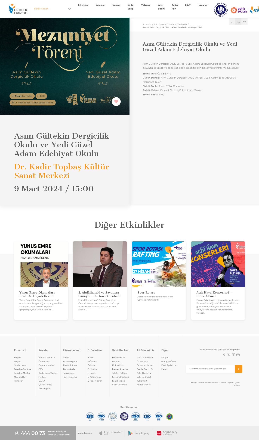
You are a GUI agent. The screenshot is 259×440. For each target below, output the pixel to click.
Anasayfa (147, 24)
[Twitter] (228, 355)
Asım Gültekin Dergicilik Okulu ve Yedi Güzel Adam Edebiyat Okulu (173, 27)
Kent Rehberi (118, 380)
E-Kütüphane (94, 377)
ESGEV (42, 380)
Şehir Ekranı (161, 6)
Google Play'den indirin (139, 433)
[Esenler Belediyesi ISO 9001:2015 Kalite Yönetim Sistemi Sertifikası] (90, 416)
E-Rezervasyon (95, 380)
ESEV (188, 5)
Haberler (203, 5)
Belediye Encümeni (23, 369)
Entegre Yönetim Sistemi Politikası (204, 382)
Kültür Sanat (221, 10)
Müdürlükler (20, 377)
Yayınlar (100, 5)
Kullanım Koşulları (226, 382)
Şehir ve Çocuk (144, 377)
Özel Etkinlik (182, 24)
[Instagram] (233, 355)
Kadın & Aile (69, 369)
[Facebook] (224, 355)
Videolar (146, 5)
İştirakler (18, 380)
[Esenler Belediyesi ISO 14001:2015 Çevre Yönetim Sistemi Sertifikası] (101, 416)
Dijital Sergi (131, 6)
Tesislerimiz (68, 373)
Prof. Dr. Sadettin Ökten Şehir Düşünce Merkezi (47, 361)
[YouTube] (238, 355)
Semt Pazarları (119, 384)
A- (232, 22)
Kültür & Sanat (70, 365)
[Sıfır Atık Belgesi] (169, 416)
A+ (238, 22)
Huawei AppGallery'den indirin (167, 433)
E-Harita (92, 373)
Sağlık (66, 357)
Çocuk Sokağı (45, 384)
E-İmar (91, 357)
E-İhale (91, 365)
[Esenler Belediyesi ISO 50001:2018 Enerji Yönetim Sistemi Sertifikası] (159, 416)
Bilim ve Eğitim (70, 361)
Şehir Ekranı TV (238, 10)
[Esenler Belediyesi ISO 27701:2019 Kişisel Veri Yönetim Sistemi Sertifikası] (124, 416)
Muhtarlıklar (118, 365)
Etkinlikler (83, 5)
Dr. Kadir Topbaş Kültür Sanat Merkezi (181, 90)
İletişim (164, 357)
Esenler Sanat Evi (145, 369)
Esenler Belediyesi (18, 9)
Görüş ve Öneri (168, 361)
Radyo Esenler (143, 384)
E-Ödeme (92, 361)
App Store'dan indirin (111, 433)
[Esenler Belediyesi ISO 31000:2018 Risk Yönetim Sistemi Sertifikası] (136, 416)
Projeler (116, 5)
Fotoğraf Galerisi (120, 377)
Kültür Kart (175, 6)
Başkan (17, 357)
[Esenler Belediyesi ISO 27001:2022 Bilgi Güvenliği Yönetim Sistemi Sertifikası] (113, 416)
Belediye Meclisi (22, 373)
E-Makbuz (93, 369)
